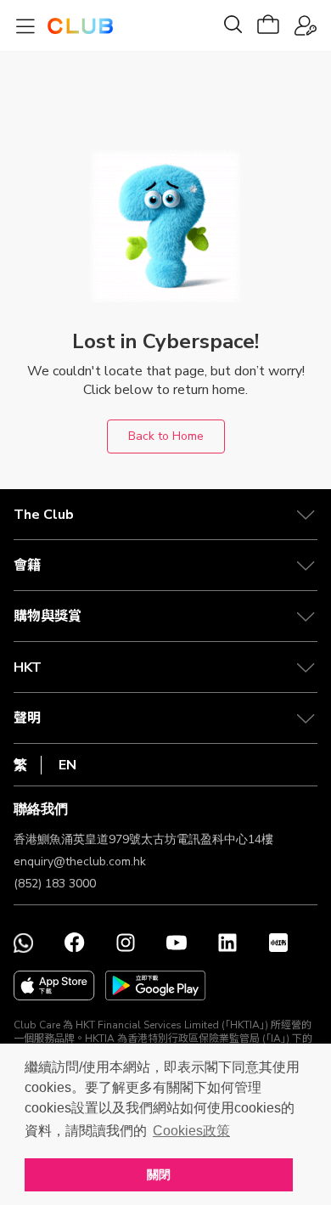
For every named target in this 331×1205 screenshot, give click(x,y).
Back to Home (166, 436)
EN (67, 765)
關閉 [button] (159, 1174)
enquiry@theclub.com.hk (80, 861)
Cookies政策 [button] (191, 1130)
